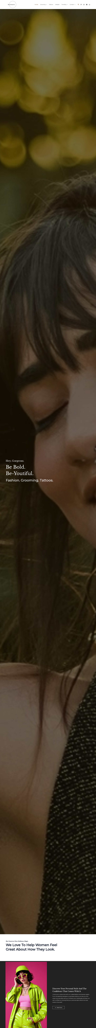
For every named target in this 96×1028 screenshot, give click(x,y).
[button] (46, 4)
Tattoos (51, 4)
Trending (63, 4)
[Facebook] (86, 4)
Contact (72, 4)
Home (36, 4)
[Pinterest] (81, 4)
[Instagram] (84, 4)
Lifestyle (57, 4)
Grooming (43, 4)
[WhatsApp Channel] (89, 4)
